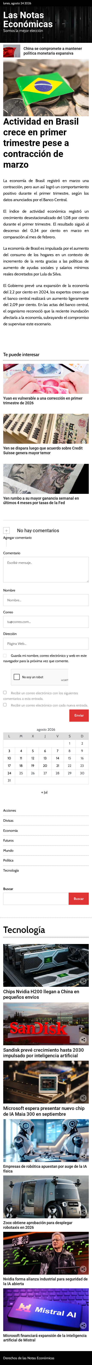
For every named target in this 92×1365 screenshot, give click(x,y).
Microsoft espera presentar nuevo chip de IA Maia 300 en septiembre (44, 1111)
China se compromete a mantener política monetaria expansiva (53, 50)
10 (9, 758)
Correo (8, 612)
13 (45, 758)
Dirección (10, 634)
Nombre (9, 590)
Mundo (8, 850)
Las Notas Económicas (28, 20)
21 (57, 766)
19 (32, 766)
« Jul (44, 792)
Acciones (9, 810)
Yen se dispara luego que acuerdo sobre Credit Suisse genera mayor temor (43, 450)
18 (21, 766)
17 (9, 766)
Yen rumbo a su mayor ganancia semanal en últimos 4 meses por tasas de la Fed (41, 500)
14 (57, 758)
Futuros (8, 840)
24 (9, 773)
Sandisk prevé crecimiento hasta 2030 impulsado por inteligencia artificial (43, 1052)
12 (32, 758)
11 (21, 758)
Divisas (8, 820)
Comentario (11, 553)
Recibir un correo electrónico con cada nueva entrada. (49, 705)
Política (8, 860)
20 (45, 766)
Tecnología (11, 870)
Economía (10, 831)
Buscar (8, 889)
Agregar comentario (17, 538)
